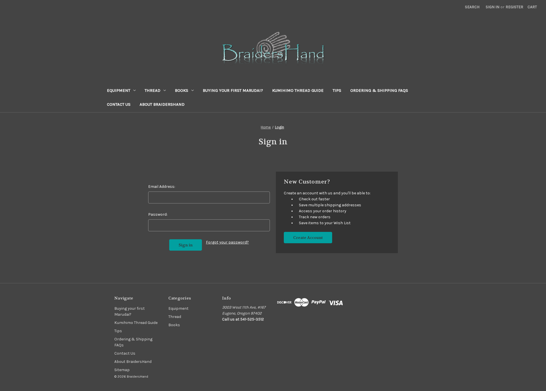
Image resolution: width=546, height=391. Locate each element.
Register (514, 7)
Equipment (118, 90)
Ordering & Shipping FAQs (379, 90)
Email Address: (161, 186)
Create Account (308, 237)
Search (472, 7)
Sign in (492, 7)
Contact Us (119, 104)
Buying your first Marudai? (233, 90)
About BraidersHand (162, 104)
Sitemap (122, 369)
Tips (337, 90)
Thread (152, 90)
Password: (157, 214)
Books (181, 90)
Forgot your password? (227, 242)
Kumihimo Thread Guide (298, 90)
